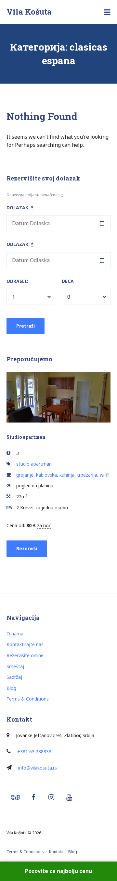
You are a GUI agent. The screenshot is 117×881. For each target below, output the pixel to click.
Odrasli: (17, 281)
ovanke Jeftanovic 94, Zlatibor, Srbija (55, 735)
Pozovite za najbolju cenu (58, 871)
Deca (68, 281)
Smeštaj (15, 666)
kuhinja (66, 475)
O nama (14, 634)
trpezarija (87, 475)
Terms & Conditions (27, 699)
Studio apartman (26, 437)
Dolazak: (19, 207)
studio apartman (34, 464)
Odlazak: (19, 244)
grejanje (24, 475)
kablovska (46, 475)
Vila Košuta (29, 11)
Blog (11, 688)
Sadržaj (14, 677)
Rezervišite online (25, 655)
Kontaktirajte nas (25, 644)
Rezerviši (26, 548)
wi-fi (104, 475)
